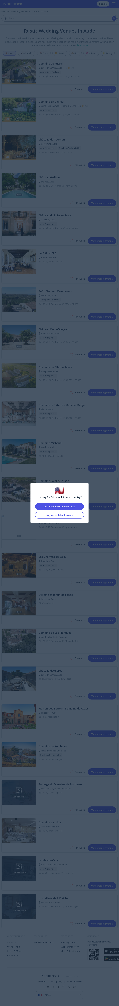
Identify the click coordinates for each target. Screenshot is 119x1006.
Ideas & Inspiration (70, 951)
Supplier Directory (70, 946)
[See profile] (19, 71)
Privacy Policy (56, 981)
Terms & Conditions (75, 981)
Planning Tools (68, 942)
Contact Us (12, 955)
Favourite (80, 89)
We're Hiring (13, 946)
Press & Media (14, 951)
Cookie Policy (41, 981)
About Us (12, 942)
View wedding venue (102, 89)
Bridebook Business (44, 942)
